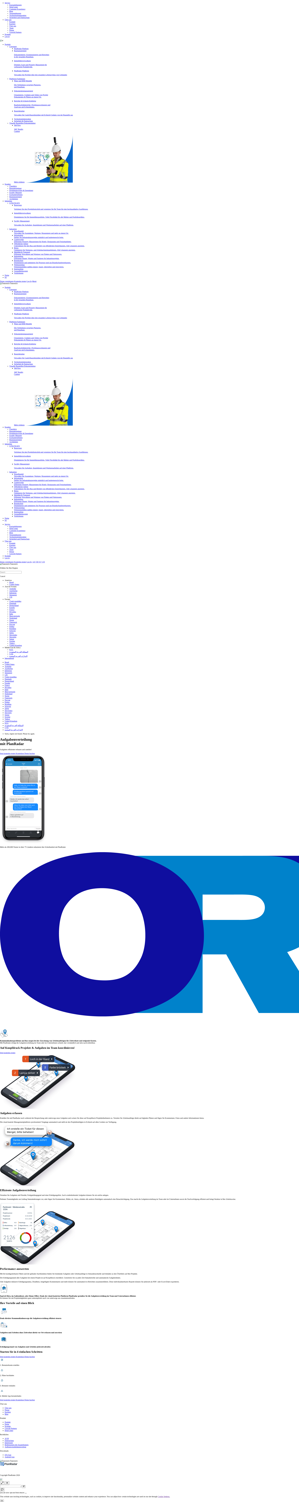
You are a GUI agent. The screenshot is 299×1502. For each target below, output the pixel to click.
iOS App (8, 1455)
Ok (2, 1501)
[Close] (26, 1493)
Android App (9, 1457)
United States (14, 584)
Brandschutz (42, 262)
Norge (11, 620)
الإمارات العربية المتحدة (18, 656)
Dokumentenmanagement (31, 94)
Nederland (13, 618)
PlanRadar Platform (21, 49)
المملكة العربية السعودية (18, 652)
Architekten (13, 199)
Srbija (11, 633)
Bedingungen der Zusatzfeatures (16, 1445)
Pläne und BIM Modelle (27, 84)
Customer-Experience (17, 9)
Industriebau (36, 257)
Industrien (8, 201)
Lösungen (13, 47)
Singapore (13, 595)
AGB (7, 1439)
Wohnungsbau (39, 266)
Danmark (12, 603)
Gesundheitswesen (21, 271)
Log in (7, 36)
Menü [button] (34, 281)
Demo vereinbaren (7, 281)
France (11, 610)
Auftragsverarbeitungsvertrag (15, 1447)
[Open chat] (2, 1490)
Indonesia (12, 593)
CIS (10, 597)
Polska (11, 627)
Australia (12, 589)
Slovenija (12, 637)
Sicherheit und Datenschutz (19, 18)
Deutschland (14, 606)
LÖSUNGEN (14, 203)
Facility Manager (15, 193)
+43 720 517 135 (38, 562)
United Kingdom (15, 645)
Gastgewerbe (42, 241)
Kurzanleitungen (15, 5)
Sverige (12, 641)
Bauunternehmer (15, 188)
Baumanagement (31, 54)
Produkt (8, 44)
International (9, 658)
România (12, 629)
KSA (11, 650)
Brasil (11, 582)
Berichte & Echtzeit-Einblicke (32, 104)
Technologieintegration (17, 15)
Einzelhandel (41, 232)
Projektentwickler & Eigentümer (21, 190)
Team (11, 28)
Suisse (11, 639)
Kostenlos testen (20, 281)
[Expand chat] (2, 1483)
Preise (7, 275)
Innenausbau (18, 269)
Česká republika (15, 601)
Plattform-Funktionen (17, 79)
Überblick (13, 186)
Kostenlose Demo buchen (25, 754)
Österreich (13, 622)
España (12, 608)
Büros (44, 249)
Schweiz (12, 631)
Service (7, 3)
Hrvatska (12, 612)
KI (6, 277)
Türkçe (12, 643)
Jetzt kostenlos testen (8, 754)
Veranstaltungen (15, 13)
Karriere (12, 24)
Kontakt (12, 22)
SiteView (19, 153)
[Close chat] (7, 1483)
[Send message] (23, 1486)
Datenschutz (9, 1441)
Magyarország (14, 616)
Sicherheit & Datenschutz (23, 121)
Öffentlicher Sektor (49, 245)
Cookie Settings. (164, 1497)
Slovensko (13, 635)
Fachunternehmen (16, 195)
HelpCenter (13, 7)
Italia (11, 614)
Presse (11, 30)
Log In (29, 281)
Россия (12, 624)
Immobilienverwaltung (30, 64)
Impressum (9, 1443)
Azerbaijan (13, 591)
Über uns (8, 20)
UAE (11, 654)
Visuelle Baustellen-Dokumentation (22, 123)
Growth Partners (15, 32)
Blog (11, 11)
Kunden (8, 184)
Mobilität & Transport (38, 253)
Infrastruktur (39, 236)
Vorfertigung (18, 273)
